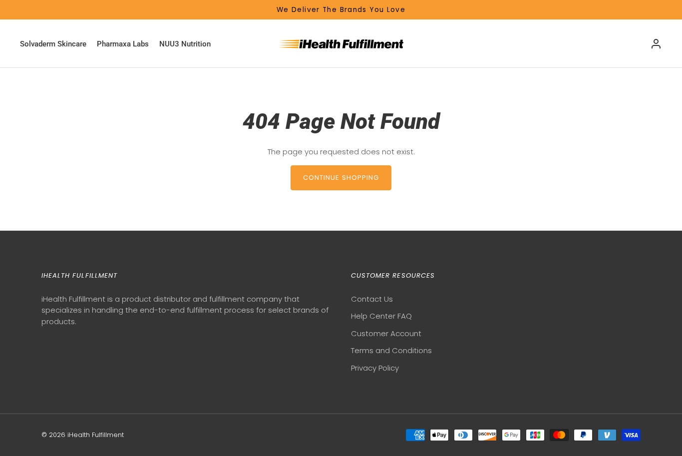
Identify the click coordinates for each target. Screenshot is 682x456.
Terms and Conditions (391, 350)
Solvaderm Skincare (53, 43)
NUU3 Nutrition (185, 43)
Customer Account (386, 333)
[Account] (656, 44)
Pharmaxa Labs (123, 43)
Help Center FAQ (381, 316)
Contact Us (372, 299)
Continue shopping (341, 177)
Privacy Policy (375, 368)
